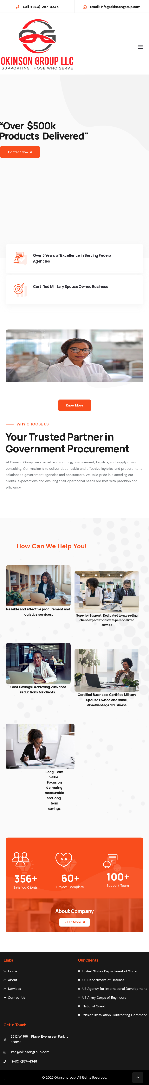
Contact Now (18, 152)
